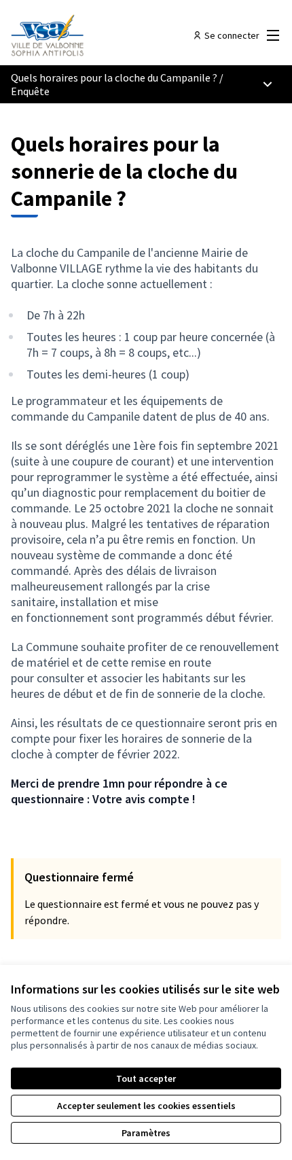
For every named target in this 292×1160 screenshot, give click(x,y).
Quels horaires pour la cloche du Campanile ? (114, 77)
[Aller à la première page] (111, 35)
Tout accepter (146, 1078)
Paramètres (146, 1133)
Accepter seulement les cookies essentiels (146, 1106)
